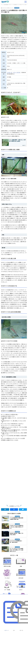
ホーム (2, 4)
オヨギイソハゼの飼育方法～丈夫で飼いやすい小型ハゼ (18, 4)
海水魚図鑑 (6, 4)
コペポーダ (9, 72)
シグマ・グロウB (16, 72)
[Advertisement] (14, 458)
